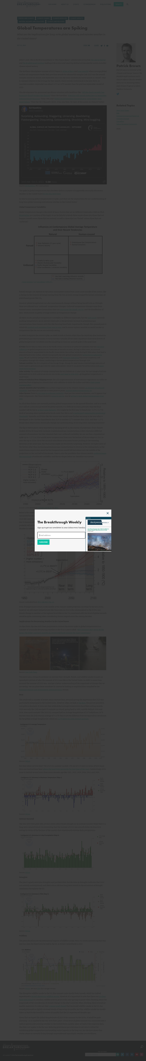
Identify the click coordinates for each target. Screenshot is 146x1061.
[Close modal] (108, 513)
